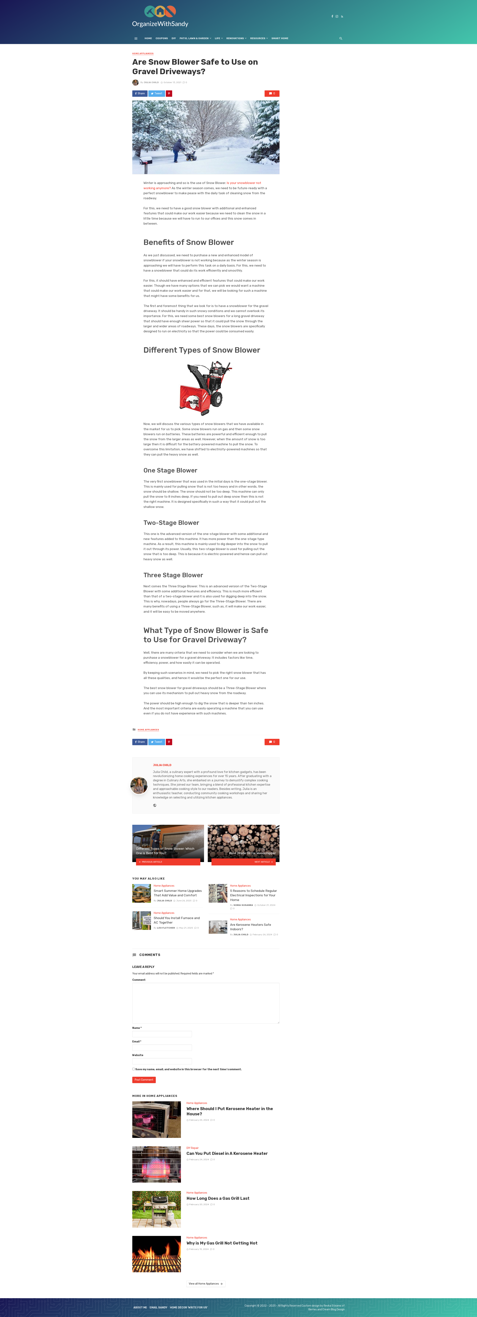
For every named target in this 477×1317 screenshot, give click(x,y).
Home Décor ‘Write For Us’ (189, 1307)
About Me (140, 1307)
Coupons (162, 38)
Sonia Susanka (243, 905)
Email (136, 1041)
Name (137, 1028)
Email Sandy (158, 1307)
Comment (139, 980)
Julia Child (151, 82)
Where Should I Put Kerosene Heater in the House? (230, 1111)
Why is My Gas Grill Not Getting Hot (222, 1243)
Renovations (235, 38)
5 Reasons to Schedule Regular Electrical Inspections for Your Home (253, 895)
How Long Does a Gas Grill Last (218, 1198)
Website (137, 1055)
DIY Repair (193, 1148)
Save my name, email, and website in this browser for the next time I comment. (188, 1069)
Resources (257, 38)
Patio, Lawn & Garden (194, 38)
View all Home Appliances (204, 1283)
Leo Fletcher (166, 928)
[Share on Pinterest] (169, 93)
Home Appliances (143, 53)
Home (148, 38)
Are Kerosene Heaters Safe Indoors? (250, 927)
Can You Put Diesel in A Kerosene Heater (227, 1153)
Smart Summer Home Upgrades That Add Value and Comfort (178, 893)
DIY (174, 38)
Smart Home (279, 38)
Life (217, 38)
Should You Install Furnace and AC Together (177, 920)
